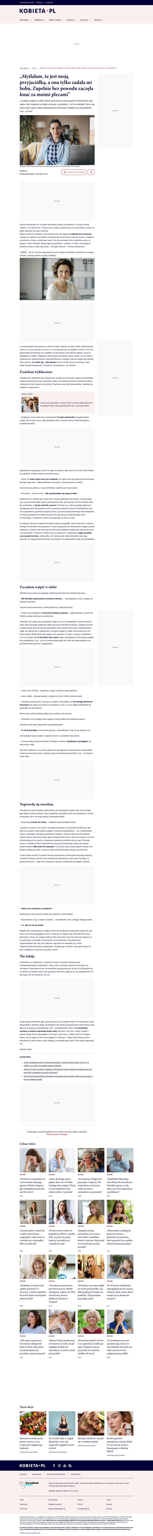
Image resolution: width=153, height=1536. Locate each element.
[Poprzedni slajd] (20, 1423)
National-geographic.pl (57, 1509)
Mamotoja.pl (53, 1500)
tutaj (38, 1533)
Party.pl (80, 1500)
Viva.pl (108, 1500)
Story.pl (109, 1509)
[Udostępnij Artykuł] (91, 172)
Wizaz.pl (109, 1504)
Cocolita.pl (23, 1509)
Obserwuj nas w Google (75, 172)
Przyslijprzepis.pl (83, 1509)
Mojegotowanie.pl (55, 1504)
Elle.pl (22, 1500)
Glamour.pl (23, 1504)
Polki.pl (79, 1504)
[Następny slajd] (133, 1423)
